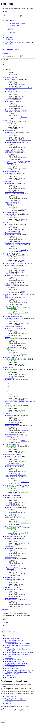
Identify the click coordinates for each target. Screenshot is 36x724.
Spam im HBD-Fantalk (12, 444)
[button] (5, 66)
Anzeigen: (5, 613)
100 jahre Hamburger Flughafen (14, 151)
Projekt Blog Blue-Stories (12, 306)
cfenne (9, 466)
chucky (9, 436)
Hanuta (9, 101)
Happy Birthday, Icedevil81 (13, 454)
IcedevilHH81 (11, 308)
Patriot (9, 328)
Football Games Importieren (13, 326)
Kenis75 (9, 507)
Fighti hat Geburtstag (11, 557)
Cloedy (9, 349)
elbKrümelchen (25, 543)
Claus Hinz (8, 120)
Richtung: (17, 615)
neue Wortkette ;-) (10, 378)
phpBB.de (22, 710)
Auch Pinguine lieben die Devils (14, 465)
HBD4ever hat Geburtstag (13, 587)
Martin (9, 456)
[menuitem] (16, 23)
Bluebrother (10, 425)
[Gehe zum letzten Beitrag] (26, 84)
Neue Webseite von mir (12, 171)
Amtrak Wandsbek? (11, 274)
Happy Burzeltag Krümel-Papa (14, 434)
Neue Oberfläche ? (10, 130)
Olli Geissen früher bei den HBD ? (15, 536)
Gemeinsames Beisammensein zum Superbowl (19, 243)
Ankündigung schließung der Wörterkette (17, 485)
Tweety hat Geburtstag (11, 598)
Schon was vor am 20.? (12, 424)
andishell (10, 79)
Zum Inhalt (4, 11)
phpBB (10, 706)
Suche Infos (8, 413)
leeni (8, 497)
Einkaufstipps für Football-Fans (14, 192)
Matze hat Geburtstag (11, 567)
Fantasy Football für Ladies (13, 100)
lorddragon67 (11, 245)
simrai (22, 229)
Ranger (9, 132)
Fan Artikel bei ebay (11, 212)
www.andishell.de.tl (11, 77)
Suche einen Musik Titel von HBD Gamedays (19, 263)
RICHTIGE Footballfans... (13, 253)
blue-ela (23, 574)
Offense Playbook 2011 (12, 202)
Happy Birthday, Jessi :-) (12, 516)
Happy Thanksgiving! (11, 357)
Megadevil (24, 398)
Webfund (7, 337)
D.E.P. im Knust (9, 367)
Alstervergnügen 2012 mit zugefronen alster (18, 140)
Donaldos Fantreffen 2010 (13, 233)
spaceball (10, 379)
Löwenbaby (24, 198)
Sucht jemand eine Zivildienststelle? (15, 475)
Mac (8, 415)
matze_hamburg (25, 604)
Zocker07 (23, 250)
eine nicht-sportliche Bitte (12, 495)
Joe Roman (8, 181)
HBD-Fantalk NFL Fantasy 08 (14, 526)
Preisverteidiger (9, 546)
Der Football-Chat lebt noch (13, 284)
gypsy (22, 127)
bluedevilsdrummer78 (13, 318)
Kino (6, 222)
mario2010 (10, 214)
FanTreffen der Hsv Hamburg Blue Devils (17, 161)
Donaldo (10, 111)
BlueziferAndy (25, 323)
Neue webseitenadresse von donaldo (16, 110)
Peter (8, 193)
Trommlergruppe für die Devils (14, 316)
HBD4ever (24, 441)
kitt (21, 239)
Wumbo (9, 224)
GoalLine (10, 548)
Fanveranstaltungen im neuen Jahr (15, 347)
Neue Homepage (10, 577)
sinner (9, 91)
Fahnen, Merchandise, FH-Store (14, 506)
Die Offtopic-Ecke (10, 49)
